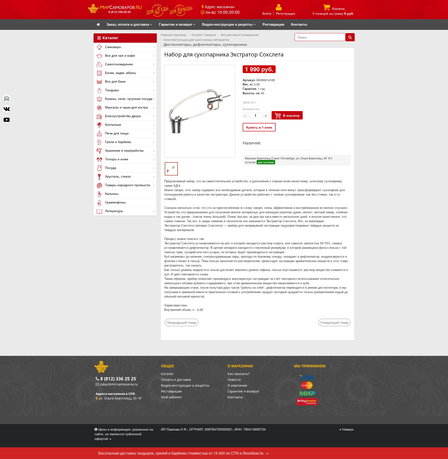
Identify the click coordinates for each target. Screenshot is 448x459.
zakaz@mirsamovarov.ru (119, 384)
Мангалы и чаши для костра (126, 107)
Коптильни (112, 124)
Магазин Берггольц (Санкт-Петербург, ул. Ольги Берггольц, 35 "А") (288, 158)
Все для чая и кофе (119, 55)
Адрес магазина (218, 6)
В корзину (291, 115)
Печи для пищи (116, 133)
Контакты (235, 397)
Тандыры (111, 90)
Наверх (347, 429)
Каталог (110, 38)
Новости (234, 379)
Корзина (338, 8)
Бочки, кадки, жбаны (120, 72)
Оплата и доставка (176, 379)
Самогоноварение (118, 64)
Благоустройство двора (122, 115)
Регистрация (285, 13)
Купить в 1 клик (259, 127)
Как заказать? (238, 373)
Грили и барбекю (117, 141)
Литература (113, 210)
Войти (266, 13)
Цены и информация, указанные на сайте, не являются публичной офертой (123, 434)
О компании (237, 385)
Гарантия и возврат (243, 391)
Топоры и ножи (116, 159)
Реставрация (171, 391)
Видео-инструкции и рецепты (185, 385)
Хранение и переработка (124, 150)
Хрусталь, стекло (117, 176)
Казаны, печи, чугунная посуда (128, 98)
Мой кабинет (171, 397)
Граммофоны (115, 202)
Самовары (112, 46)
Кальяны (111, 193)
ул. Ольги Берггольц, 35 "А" (120, 398)
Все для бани (115, 81)
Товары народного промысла (127, 184)
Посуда (110, 167)
